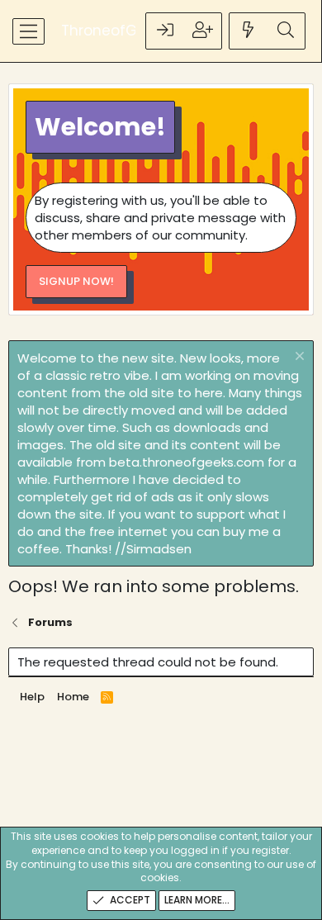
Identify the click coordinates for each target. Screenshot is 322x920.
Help (32, 696)
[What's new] (249, 31)
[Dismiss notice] (298, 358)
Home (73, 696)
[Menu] (28, 31)
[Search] (286, 31)
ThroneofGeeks (115, 30)
